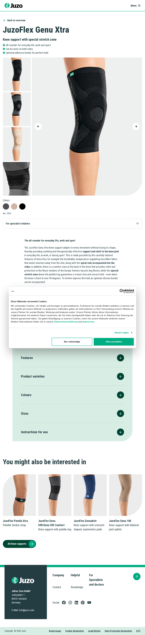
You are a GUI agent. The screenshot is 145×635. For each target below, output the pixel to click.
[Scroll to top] (136, 576)
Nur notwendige (72, 341)
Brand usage (55, 631)
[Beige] (14, 206)
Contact (57, 587)
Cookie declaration (74, 631)
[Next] (136, 126)
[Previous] (38, 126)
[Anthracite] (6, 206)
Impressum (88, 321)
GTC (138, 631)
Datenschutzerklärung (66, 321)
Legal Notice (94, 631)
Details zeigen (122, 332)
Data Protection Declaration (118, 631)
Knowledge (77, 587)
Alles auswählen (114, 341)
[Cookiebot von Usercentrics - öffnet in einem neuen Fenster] (121, 291)
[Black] (22, 206)
